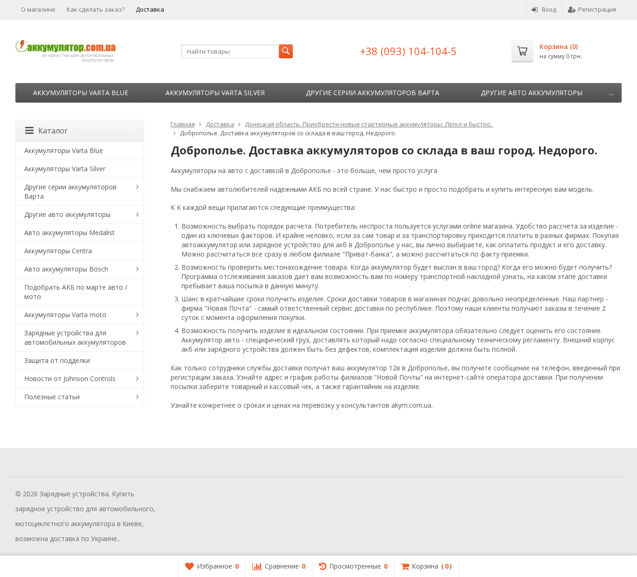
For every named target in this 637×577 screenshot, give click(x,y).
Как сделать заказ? (96, 9)
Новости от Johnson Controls (70, 378)
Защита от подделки (57, 360)
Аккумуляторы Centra (58, 250)
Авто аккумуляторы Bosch (66, 268)
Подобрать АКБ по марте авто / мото (75, 292)
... (611, 92)
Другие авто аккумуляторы (531, 92)
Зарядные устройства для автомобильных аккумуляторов (75, 337)
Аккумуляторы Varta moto (65, 314)
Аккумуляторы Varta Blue (80, 92)
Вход (549, 9)
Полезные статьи (52, 396)
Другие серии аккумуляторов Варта (372, 92)
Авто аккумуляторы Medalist (69, 232)
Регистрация (597, 9)
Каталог (53, 130)
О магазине (38, 9)
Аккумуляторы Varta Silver (215, 92)
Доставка (150, 9)
